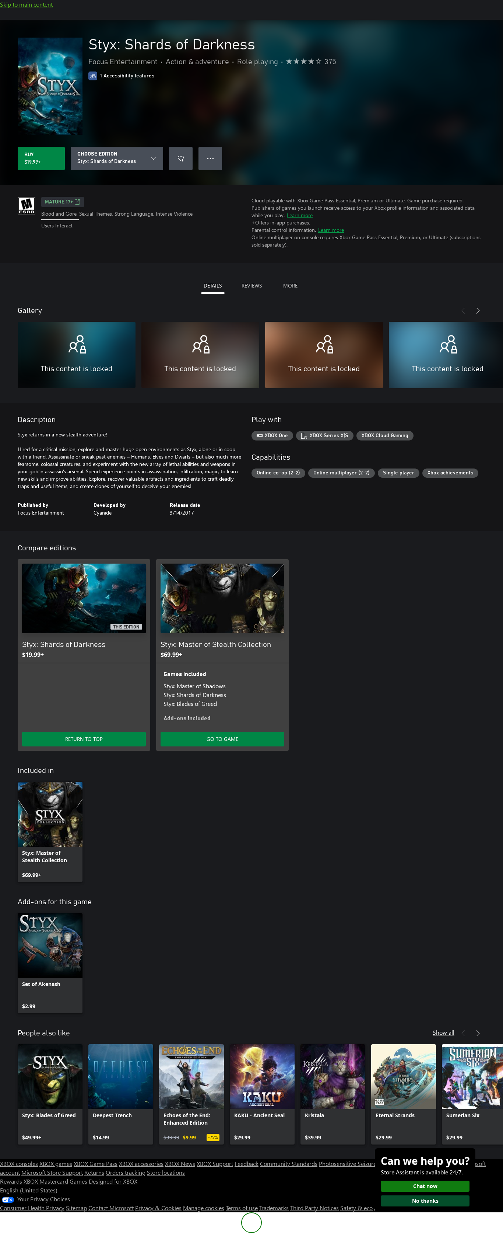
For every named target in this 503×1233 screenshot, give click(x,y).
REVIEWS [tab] (252, 285)
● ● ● (210, 158)
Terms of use (242, 1208)
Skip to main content (26, 4)
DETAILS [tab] (213, 285)
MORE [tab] (290, 285)
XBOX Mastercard (46, 1181)
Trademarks (274, 1208)
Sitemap (76, 1208)
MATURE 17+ (59, 202)
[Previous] (463, 311)
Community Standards (288, 1163)
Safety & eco (356, 1208)
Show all (443, 1032)
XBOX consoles (19, 1163)
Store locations (166, 1172)
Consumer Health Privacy (32, 1208)
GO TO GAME (222, 738)
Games (78, 1181)
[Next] (478, 311)
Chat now (425, 1186)
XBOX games (55, 1163)
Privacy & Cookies (158, 1208)
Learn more (300, 215)
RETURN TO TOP (84, 738)
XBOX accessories (141, 1163)
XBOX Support (215, 1163)
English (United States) (28, 1190)
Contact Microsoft (111, 1208)
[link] (50, 832)
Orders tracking (125, 1172)
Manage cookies (203, 1208)
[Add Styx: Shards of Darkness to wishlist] (181, 158)
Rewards (11, 1181)
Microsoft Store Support (52, 1172)
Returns (94, 1172)
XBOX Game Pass (95, 1163)
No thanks (425, 1200)
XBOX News (180, 1163)
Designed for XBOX (113, 1181)
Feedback (246, 1163)
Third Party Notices (314, 1208)
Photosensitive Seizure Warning (359, 1163)
